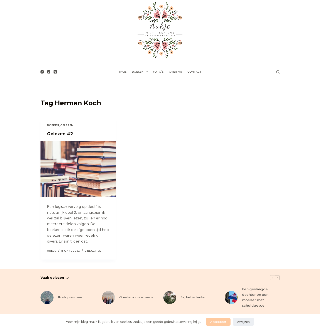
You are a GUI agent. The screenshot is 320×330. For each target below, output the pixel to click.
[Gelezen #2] (78, 169)
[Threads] (42, 72)
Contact (194, 71)
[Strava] (55, 72)
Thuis (122, 71)
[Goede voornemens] (108, 297)
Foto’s (158, 71)
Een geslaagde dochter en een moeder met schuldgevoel (255, 297)
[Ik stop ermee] (47, 297)
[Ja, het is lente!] (169, 297)
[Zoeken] (278, 72)
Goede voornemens (136, 297)
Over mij (175, 71)
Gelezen (66, 125)
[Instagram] (48, 72)
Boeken (137, 71)
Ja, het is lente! (193, 297)
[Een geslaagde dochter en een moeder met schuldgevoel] (231, 297)
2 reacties (93, 250)
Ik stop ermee (70, 297)
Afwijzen (243, 321)
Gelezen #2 (60, 133)
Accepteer (218, 321)
